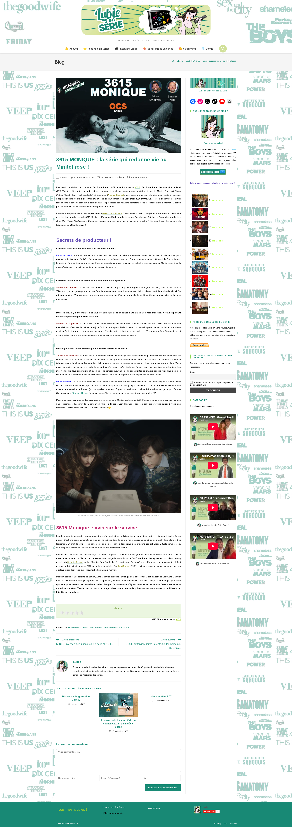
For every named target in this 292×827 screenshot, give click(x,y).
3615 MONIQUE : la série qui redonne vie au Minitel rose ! (211, 61)
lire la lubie (217, 201)
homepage (93, 627)
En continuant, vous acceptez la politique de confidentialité (211, 383)
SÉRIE (120, 177)
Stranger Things (79, 393)
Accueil (217, 823)
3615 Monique (74, 627)
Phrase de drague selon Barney (76, 698)
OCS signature (111, 627)
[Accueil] (173, 61)
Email (192, 372)
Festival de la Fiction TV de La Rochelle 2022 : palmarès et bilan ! (118, 723)
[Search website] (223, 48)
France (84, 627)
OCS (178, 619)
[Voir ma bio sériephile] (213, 143)
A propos (233, 823)
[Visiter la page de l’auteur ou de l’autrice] (62, 666)
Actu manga (154, 808)
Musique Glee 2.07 (161, 696)
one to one (124, 627)
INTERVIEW (107, 177)
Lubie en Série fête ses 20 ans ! (213, 91)
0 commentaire (139, 177)
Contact (225, 823)
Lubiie (63, 177)
